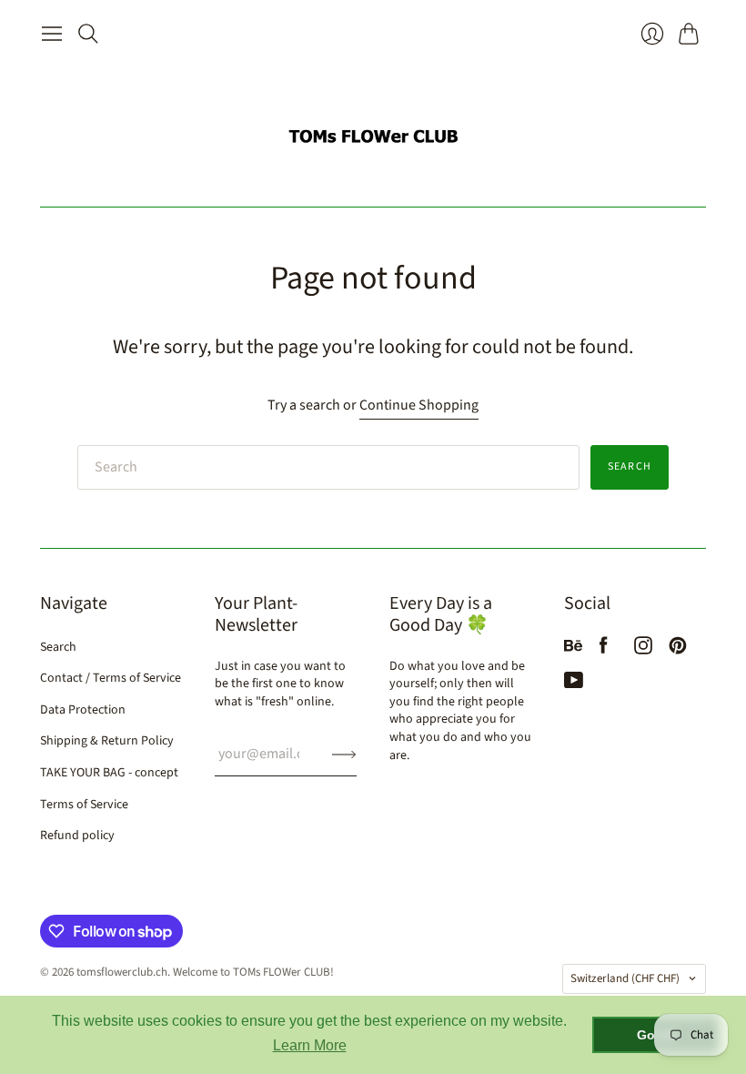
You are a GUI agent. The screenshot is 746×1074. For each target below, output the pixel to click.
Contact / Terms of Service (110, 678)
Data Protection (83, 710)
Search (629, 466)
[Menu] (52, 34)
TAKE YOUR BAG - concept (109, 773)
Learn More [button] (310, 1045)
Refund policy (77, 835)
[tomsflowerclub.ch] (373, 128)
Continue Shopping (419, 405)
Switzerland (625, 978)
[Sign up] (344, 754)
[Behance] (573, 650)
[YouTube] (573, 684)
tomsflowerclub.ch (121, 972)
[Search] (88, 33)
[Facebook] (604, 650)
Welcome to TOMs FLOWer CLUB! (253, 972)
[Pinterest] (678, 650)
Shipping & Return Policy (107, 741)
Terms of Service (84, 804)
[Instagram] (643, 650)
